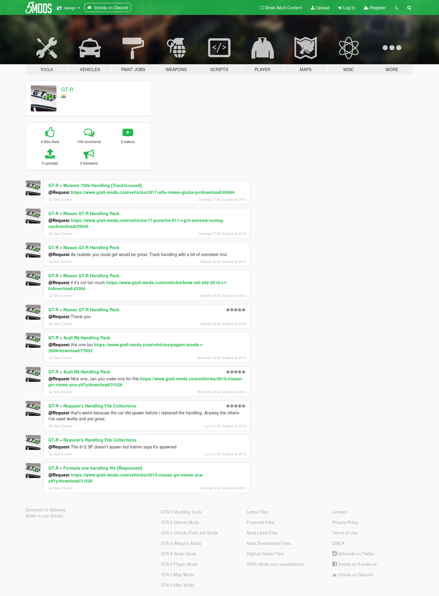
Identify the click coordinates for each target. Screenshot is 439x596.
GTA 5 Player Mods (179, 564)
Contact (339, 512)
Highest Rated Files (265, 554)
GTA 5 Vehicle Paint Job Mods (189, 533)
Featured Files (260, 522)
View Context (62, 199)
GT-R (67, 89)
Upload (322, 7)
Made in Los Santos (44, 516)
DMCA (338, 543)
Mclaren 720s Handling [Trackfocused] (102, 185)
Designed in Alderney (46, 510)
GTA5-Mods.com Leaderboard (275, 564)
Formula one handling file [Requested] (102, 468)
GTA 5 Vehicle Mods (180, 522)
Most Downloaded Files (269, 543)
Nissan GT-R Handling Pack (91, 213)
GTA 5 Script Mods (178, 554)
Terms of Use (345, 533)
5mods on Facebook (357, 564)
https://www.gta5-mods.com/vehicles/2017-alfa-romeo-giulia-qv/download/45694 (152, 192)
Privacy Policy (345, 522)
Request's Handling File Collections (99, 406)
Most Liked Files (262, 533)
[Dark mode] (396, 7)
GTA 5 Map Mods (177, 574)
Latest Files (257, 512)
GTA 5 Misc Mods (177, 585)
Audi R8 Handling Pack (86, 338)
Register (377, 7)
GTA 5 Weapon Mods (181, 543)
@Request (59, 192)
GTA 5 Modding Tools (181, 512)
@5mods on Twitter (356, 554)
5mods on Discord (354, 574)
